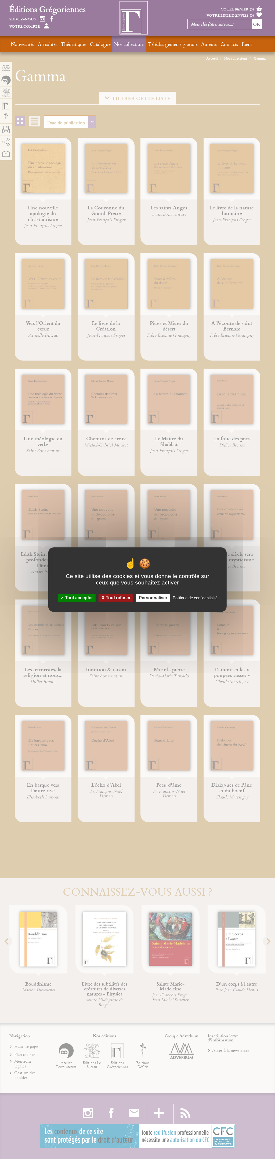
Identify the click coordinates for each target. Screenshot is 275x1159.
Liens (247, 44)
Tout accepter (78, 597)
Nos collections (129, 44)
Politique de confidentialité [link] (195, 597)
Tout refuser (118, 597)
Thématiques (73, 44)
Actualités (47, 44)
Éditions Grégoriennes (47, 9)
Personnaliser (153, 597)
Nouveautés (22, 44)
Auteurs (209, 44)
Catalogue (100, 44)
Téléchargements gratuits (172, 44)
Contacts (229, 44)
